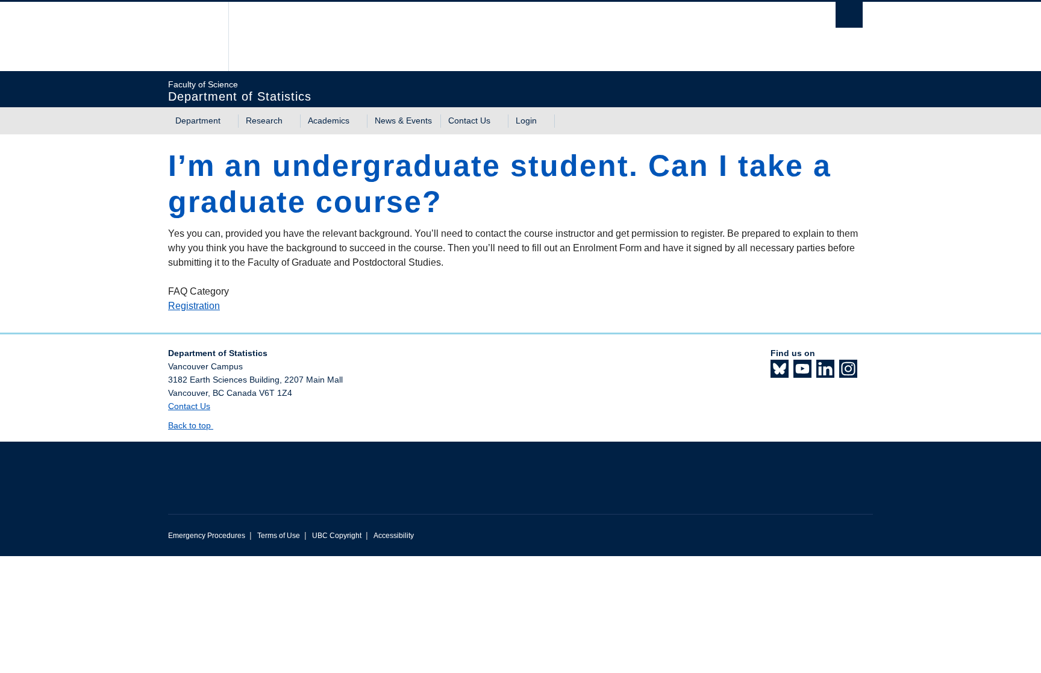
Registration (194, 306)
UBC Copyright (336, 535)
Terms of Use (278, 535)
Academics (328, 120)
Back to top (190, 425)
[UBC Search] (849, 15)
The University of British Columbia (193, 36)
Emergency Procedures (206, 535)
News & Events (403, 120)
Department (197, 120)
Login (526, 120)
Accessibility (394, 535)
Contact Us (469, 120)
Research (264, 120)
